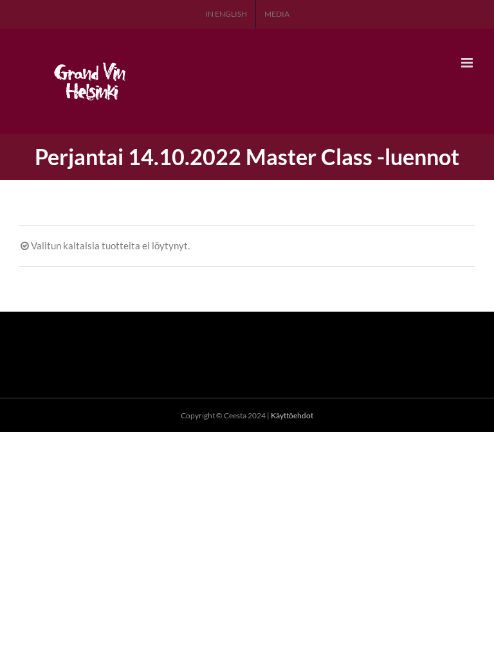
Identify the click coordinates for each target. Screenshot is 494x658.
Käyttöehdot (292, 415)
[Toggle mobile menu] (468, 62)
